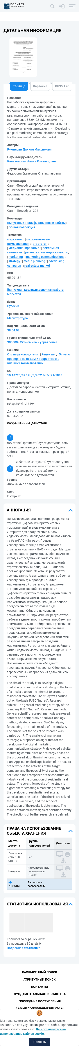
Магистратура (17, 318)
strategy (14, 261)
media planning (34, 261)
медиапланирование (24, 248)
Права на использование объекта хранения (34, 831)
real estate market (37, 265)
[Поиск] (52, 6)
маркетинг (15, 239)
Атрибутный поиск (39, 979)
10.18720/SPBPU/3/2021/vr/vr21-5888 (34, 375)
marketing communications (45, 256)
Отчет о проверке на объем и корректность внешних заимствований (38, 359)
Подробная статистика (23, 948)
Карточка (40, 86)
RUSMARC (62, 86)
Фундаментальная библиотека (40, 994)
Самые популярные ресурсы (39, 1008)
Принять (39, 1042)
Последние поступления (40, 1001)
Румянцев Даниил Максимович (30, 149)
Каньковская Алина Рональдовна (32, 161)
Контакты (39, 986)
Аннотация (19, 510)
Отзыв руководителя (22, 354)
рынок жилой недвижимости (46, 252)
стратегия (40, 243)
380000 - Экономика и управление (32, 342)
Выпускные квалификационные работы (36, 223)
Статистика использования (37, 904)
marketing (16, 256)
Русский (13, 306)
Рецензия (48, 354)
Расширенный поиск (39, 972)
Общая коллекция (22, 227)
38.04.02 (13, 330)
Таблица (19, 86)
